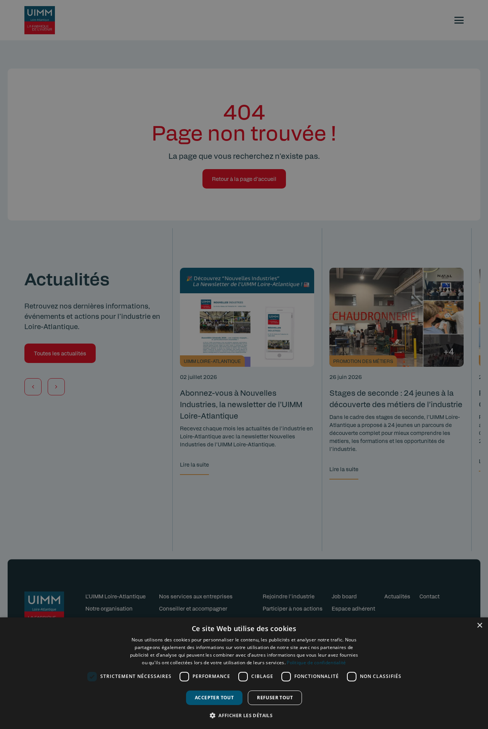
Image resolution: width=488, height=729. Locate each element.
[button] (244, 715)
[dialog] (244, 673)
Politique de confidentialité (316, 662)
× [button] (479, 625)
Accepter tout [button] (214, 697)
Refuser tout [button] (275, 697)
